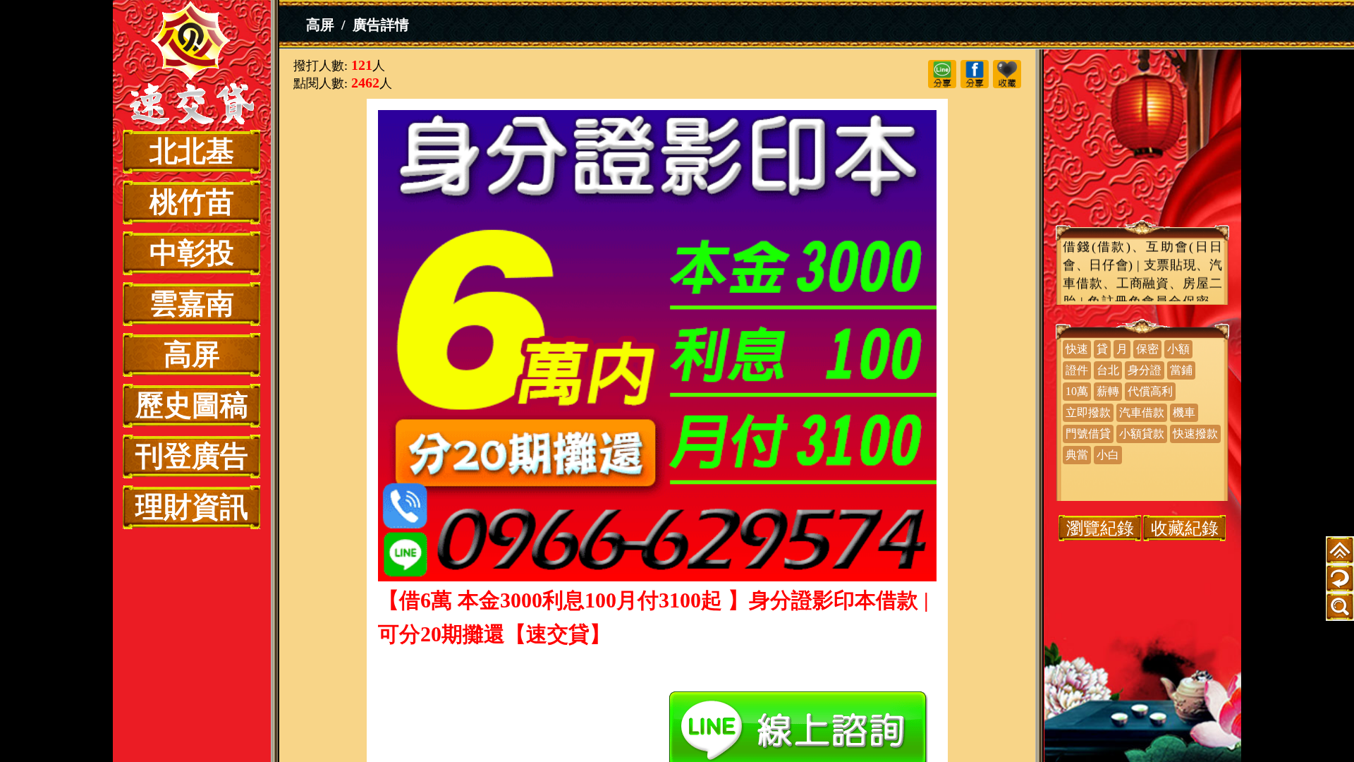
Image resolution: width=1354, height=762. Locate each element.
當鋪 (1181, 370)
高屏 (192, 354)
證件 (1077, 370)
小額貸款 (1141, 434)
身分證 (1144, 370)
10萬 (1077, 391)
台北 (1108, 370)
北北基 (192, 151)
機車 (1184, 412)
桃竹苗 (192, 202)
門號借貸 (1088, 434)
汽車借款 (1141, 412)
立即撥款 (1088, 412)
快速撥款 (1195, 434)
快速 (1077, 349)
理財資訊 (191, 507)
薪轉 (1108, 391)
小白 (1108, 455)
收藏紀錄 (1185, 528)
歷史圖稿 (191, 405)
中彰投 (192, 253)
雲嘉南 (192, 304)
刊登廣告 (191, 456)
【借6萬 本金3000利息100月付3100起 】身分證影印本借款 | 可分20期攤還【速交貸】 (191, 65)
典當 (1077, 455)
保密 (1147, 349)
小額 (1178, 349)
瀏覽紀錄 (1100, 528)
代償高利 (1150, 391)
